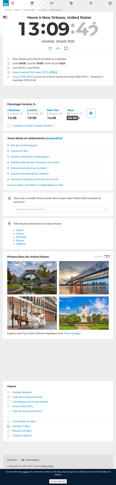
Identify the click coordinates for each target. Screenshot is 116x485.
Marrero (20, 240)
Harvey (20, 233)
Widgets (52, 3)
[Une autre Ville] (90, 113)
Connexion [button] (90, 3)
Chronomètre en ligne (24, 421)
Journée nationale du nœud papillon (30, 156)
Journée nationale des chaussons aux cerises (35, 162)
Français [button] (12, 460)
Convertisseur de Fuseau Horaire (30, 401)
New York (53, 110)
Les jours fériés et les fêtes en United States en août (35, 185)
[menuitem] (13, 3)
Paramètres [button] (110, 3)
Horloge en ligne (21, 426)
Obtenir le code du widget (58, 48)
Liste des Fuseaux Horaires (27, 411)
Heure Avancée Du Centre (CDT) (30, 72)
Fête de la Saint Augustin (24, 145)
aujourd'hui (54, 138)
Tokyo (70, 110)
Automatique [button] (32, 460)
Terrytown (21, 237)
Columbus (13, 110)
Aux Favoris (50, 48)
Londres (32, 110)
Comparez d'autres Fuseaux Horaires (33, 125)
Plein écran (66, 48)
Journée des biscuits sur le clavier (29, 168)
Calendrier (32, 3)
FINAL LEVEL (48, 466)
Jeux (71, 3)
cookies (25, 472)
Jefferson (21, 244)
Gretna (19, 230)
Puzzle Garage (72, 333)
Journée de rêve (19, 151)
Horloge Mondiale (22, 392)
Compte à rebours (22, 435)
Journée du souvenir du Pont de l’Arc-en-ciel (34, 179)
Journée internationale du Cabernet (29, 173)
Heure (13, 3)
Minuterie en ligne (22, 431)
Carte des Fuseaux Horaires (28, 397)
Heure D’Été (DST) (23, 76)
